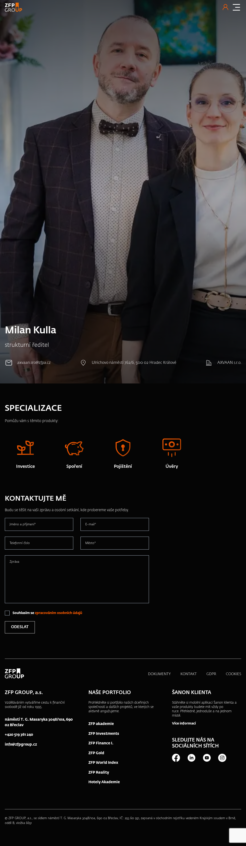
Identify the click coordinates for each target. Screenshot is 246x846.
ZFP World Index (103, 763)
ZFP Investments (103, 734)
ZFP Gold (96, 753)
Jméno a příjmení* (23, 524)
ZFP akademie (101, 724)
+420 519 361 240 (19, 734)
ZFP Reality (98, 772)
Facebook (176, 758)
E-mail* (90, 524)
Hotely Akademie (104, 782)
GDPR (211, 674)
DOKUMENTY (159, 674)
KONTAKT (188, 674)
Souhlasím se (47, 613)
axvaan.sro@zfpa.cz (34, 363)
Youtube (206, 758)
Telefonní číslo (20, 543)
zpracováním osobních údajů (58, 613)
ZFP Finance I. (100, 743)
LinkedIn (191, 758)
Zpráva (14, 561)
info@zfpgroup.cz (21, 744)
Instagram (222, 758)
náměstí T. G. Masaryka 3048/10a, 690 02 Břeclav (39, 722)
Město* (90, 543)
